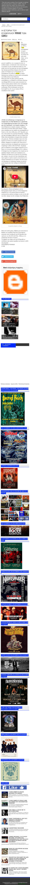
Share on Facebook (9, 251)
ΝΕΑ (21, 39)
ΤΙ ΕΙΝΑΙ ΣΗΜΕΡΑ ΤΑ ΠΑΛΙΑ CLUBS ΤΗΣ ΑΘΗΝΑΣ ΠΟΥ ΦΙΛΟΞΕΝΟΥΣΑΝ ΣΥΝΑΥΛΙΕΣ (18, 802)
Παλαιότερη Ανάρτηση (23, 384)
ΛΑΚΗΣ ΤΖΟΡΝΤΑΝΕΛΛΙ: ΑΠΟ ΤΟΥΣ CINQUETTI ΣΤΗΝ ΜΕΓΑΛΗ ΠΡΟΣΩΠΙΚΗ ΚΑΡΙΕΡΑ (18, 820)
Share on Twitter (9, 256)
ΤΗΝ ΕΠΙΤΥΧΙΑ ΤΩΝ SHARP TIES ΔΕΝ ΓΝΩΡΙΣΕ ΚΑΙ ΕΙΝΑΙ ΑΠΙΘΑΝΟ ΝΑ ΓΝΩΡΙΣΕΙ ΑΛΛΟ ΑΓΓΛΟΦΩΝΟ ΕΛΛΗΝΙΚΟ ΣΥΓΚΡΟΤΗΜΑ (18, 859)
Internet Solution (21, 883)
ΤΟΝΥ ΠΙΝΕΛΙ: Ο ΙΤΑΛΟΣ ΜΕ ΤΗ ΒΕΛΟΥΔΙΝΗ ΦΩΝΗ (17, 810)
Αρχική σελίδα (14, 384)
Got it (20, 13)
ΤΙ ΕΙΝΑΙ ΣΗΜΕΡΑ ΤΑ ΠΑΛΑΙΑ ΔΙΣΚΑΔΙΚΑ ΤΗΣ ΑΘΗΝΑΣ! (16, 792)
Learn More (12, 13)
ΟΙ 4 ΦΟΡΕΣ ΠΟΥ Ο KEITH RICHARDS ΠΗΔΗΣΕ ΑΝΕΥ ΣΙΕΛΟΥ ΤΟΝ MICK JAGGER (18, 869)
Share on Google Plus (10, 261)
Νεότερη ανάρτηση (5, 384)
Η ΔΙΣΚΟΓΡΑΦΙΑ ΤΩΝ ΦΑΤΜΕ (16, 828)
